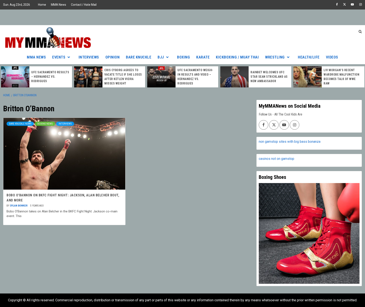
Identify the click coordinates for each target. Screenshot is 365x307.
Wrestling (275, 57)
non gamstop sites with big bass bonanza (289, 142)
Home (42, 4)
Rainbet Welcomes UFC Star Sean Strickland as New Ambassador (269, 77)
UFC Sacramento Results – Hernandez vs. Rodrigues (50, 77)
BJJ (161, 57)
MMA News (58, 4)
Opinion (112, 57)
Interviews (89, 57)
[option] (36, 76)
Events (58, 57)
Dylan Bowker (19, 205)
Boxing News (45, 123)
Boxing (183, 57)
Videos (332, 57)
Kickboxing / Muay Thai (237, 57)
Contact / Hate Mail (84, 4)
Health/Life (309, 57)
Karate (203, 57)
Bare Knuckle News (20, 123)
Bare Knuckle (138, 57)
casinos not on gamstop (276, 159)
